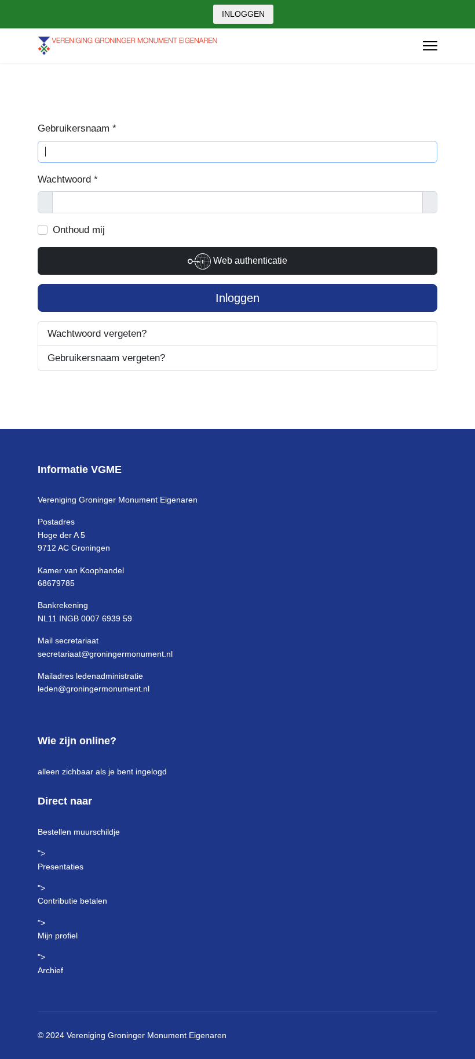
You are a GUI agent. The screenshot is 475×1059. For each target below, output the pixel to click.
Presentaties (60, 866)
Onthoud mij (79, 229)
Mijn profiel (58, 935)
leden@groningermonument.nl (93, 688)
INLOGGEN (243, 14)
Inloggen (237, 298)
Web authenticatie (249, 260)
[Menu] (430, 45)
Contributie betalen (72, 900)
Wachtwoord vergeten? (97, 333)
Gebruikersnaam (77, 128)
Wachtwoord (68, 179)
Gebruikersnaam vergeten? (106, 357)
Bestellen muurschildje (79, 831)
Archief (50, 970)
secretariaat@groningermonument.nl (105, 653)
